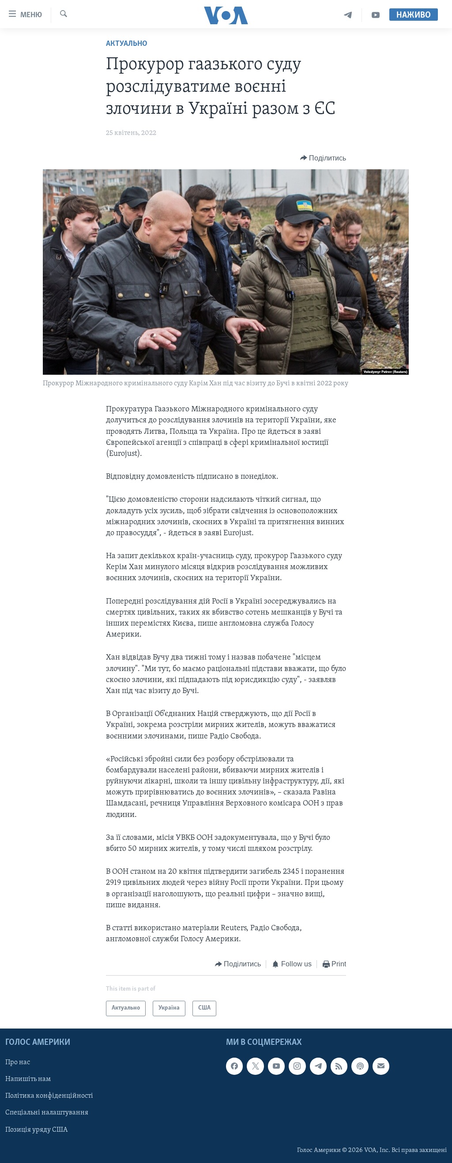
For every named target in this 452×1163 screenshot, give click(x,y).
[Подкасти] (359, 1066)
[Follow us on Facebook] (234, 1066)
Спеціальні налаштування (46, 1112)
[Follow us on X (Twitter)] (255, 1066)
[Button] (323, 158)
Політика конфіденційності (49, 1096)
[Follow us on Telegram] (318, 1066)
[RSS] (339, 1066)
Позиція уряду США (36, 1129)
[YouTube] (375, 15)
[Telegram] (348, 15)
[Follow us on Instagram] (297, 1066)
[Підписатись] (381, 1066)
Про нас (17, 1062)
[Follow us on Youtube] (276, 1066)
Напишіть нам (28, 1079)
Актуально (126, 44)
